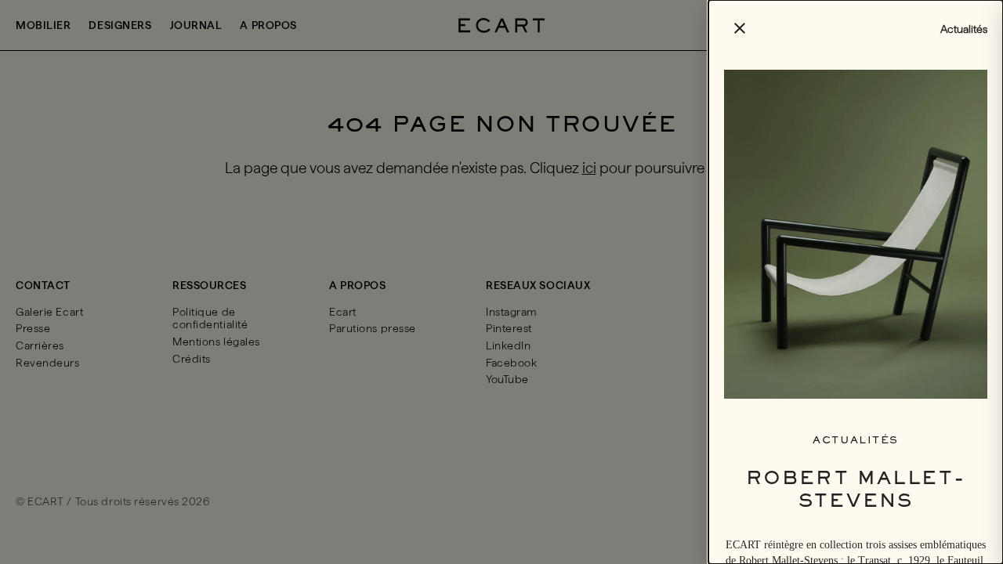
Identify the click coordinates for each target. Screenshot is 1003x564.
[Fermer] (501, 282)
